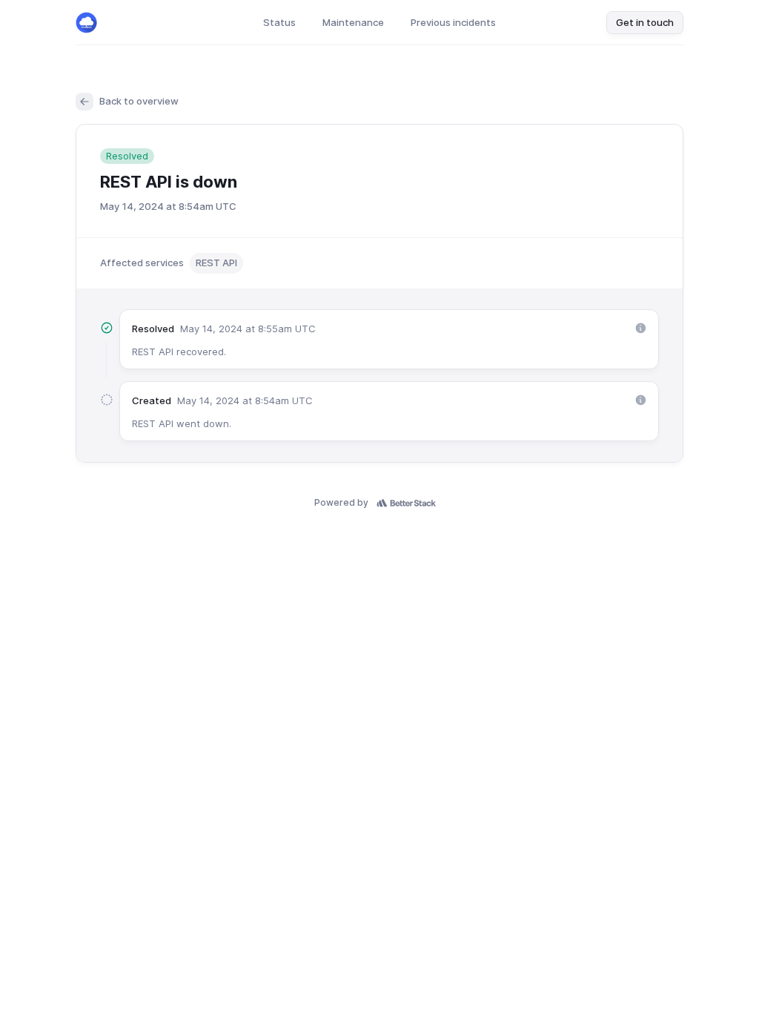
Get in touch (645, 22)
